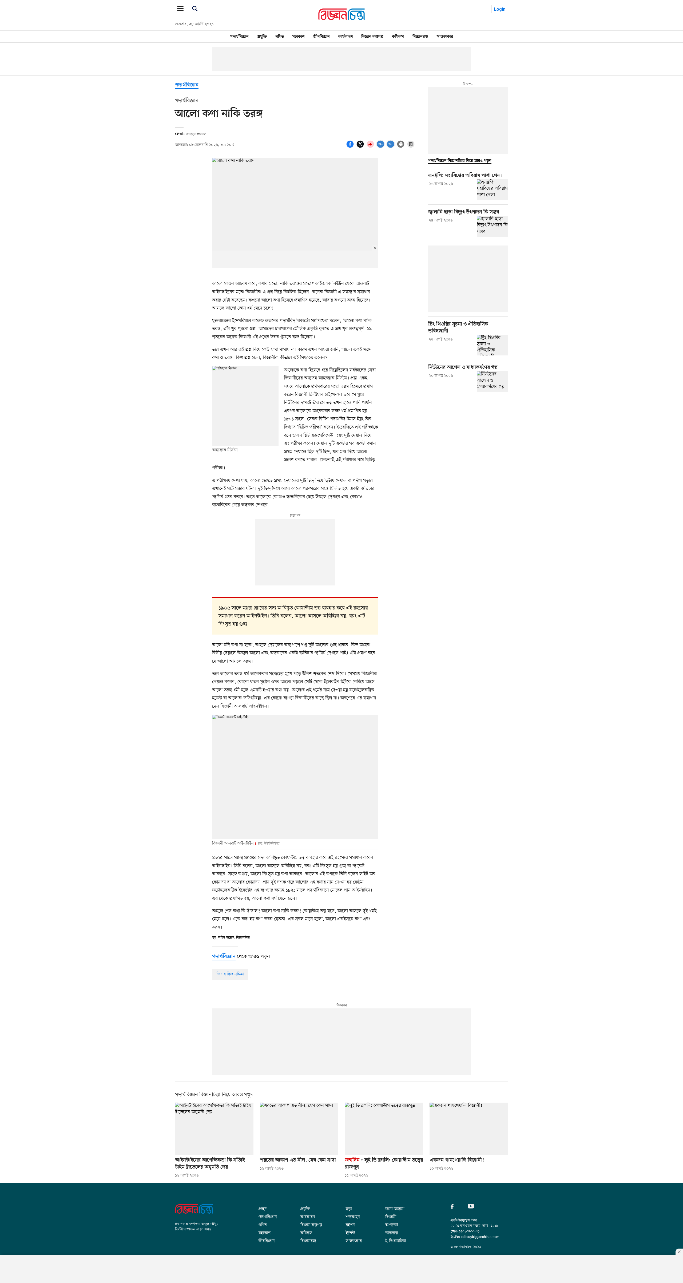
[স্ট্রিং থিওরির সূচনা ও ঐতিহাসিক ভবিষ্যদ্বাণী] (492, 345)
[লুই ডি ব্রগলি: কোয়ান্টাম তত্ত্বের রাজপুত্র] (384, 1129)
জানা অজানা (394, 1206)
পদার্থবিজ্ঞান (239, 36)
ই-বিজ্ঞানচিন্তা (395, 1238)
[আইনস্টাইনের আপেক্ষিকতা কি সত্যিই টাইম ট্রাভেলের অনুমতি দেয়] (214, 1129)
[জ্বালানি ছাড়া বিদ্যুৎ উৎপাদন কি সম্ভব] (492, 226)
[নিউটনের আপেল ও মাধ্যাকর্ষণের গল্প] (492, 381)
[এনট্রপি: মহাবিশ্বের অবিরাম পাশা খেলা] (492, 189)
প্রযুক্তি (262, 36)
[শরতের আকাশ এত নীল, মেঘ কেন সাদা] (299, 1129)
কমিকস (398, 36)
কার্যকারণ (345, 36)
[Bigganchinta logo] (194, 1212)
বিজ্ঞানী (390, 1214)
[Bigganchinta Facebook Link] (454, 1207)
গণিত (279, 36)
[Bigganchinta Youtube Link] (471, 1207)
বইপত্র (350, 1222)
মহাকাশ (298, 36)
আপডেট (391, 1222)
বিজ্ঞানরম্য (420, 36)
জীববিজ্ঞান (321, 36)
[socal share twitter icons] (361, 147)
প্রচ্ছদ (263, 1206)
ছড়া (349, 1206)
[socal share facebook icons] (351, 147)
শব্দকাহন (353, 1214)
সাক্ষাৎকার (445, 36)
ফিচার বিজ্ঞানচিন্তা (230, 974)
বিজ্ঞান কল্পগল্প (372, 36)
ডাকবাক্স (391, 1230)
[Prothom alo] (341, 19)
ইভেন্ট (350, 1230)
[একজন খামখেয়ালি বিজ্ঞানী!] (469, 1129)
